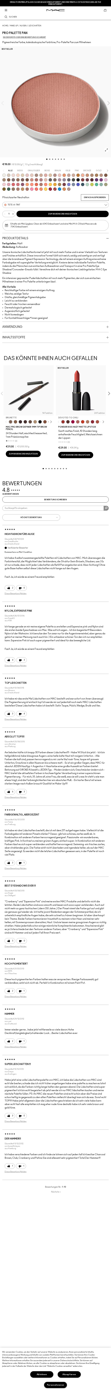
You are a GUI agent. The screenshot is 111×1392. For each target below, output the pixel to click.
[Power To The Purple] (96, 180)
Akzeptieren (69, 1374)
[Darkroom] (101, 180)
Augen (23, 26)
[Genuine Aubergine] (20, 422)
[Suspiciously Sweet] (45, 184)
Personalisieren (55, 1385)
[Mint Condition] (87, 184)
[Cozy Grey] (45, 180)
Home (5, 26)
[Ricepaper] (50, 175)
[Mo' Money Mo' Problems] (4, 189)
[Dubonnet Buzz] (92, 422)
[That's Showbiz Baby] (8, 189)
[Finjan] (36, 180)
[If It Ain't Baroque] (55, 184)
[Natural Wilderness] (78, 175)
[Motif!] (64, 175)
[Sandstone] (87, 175)
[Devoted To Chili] (63, 422)
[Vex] (8, 175)
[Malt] (27, 175)
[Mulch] (18, 189)
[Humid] (106, 184)
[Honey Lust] (73, 175)
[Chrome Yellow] (45, 189)
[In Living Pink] (13, 184)
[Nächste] (50, 422)
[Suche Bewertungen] (106, 508)
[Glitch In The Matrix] (73, 180)
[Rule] (41, 189)
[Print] (50, 180)
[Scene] (64, 180)
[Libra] (18, 184)
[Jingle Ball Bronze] (64, 189)
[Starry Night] (92, 180)
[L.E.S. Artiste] (36, 175)
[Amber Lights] (22, 189)
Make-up (14, 26)
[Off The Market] (87, 422)
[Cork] (4, 180)
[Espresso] (18, 180)
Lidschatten (35, 26)
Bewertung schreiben (55, 500)
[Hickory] (25, 422)
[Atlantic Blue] (78, 184)
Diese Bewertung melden (16, 593)
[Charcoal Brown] (92, 175)
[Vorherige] (6, 422)
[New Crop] (96, 184)
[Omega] (41, 175)
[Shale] (59, 180)
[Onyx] (40, 422)
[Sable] (69, 189)
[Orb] (32, 175)
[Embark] (8, 180)
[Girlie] (8, 184)
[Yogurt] (4, 184)
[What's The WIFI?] (92, 184)
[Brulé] (18, 175)
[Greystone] (69, 180)
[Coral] (36, 189)
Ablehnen (42, 1374)
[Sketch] (87, 180)
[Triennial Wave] (59, 189)
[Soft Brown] (101, 175)
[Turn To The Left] (68, 422)
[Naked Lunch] (69, 175)
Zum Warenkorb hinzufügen (62, 214)
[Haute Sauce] (55, 189)
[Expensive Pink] (41, 184)
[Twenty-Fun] (73, 422)
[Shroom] (13, 175)
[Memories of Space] (50, 184)
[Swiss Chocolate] (27, 180)
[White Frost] (4, 175)
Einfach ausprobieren (95, 197)
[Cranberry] (22, 184)
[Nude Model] (82, 180)
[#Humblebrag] (106, 180)
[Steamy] (101, 184)
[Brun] (22, 180)
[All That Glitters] (55, 175)
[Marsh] (59, 184)
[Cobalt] (69, 184)
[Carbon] (78, 180)
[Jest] (45, 175)
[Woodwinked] (13, 189)
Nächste (56, 1192)
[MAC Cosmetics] (55, 10)
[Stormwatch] (82, 184)
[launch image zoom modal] (106, 150)
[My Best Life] (83, 422)
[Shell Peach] (32, 184)
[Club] (55, 180)
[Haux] (41, 180)
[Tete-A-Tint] (82, 175)
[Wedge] (106, 175)
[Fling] (15, 422)
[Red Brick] (36, 184)
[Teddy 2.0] (78, 422)
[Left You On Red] (50, 189)
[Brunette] (10, 422)
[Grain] (59, 175)
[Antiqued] (27, 189)
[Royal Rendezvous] (32, 180)
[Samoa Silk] (27, 184)
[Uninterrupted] (96, 175)
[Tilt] (73, 184)
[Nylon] (22, 175)
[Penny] (45, 422)
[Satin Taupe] (13, 180)
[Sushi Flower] (32, 189)
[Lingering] (30, 422)
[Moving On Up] (97, 422)
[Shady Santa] (64, 184)
